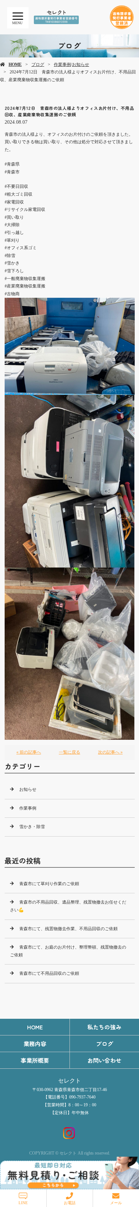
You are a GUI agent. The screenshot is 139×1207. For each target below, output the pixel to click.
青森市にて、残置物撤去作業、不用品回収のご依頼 (68, 928)
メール (116, 1203)
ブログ (37, 64)
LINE (23, 1203)
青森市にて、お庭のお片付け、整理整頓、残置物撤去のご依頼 (68, 951)
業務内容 (35, 1043)
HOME (15, 64)
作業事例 (62, 64)
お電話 (70, 1203)
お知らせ (80, 64)
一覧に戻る (69, 752)
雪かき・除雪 (32, 826)
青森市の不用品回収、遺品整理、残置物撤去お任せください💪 (68, 906)
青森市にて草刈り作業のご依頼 (49, 883)
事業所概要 (35, 1060)
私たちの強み (104, 1027)
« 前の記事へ (28, 752)
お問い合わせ (104, 1060)
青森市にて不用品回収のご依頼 (49, 973)
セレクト (69, 1081)
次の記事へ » (110, 752)
